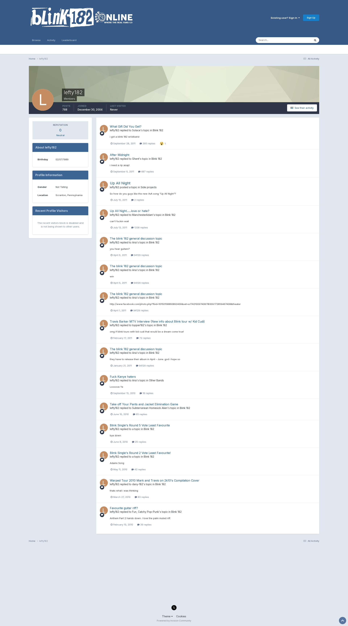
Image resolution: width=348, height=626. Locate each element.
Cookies (181, 616)
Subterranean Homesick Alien (149, 407)
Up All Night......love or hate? (129, 211)
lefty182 (114, 130)
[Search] (315, 40)
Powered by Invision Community (174, 620)
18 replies (147, 393)
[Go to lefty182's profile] (104, 129)
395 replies (148, 143)
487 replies (147, 171)
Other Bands (156, 380)
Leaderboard (69, 40)
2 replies (139, 199)
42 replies (140, 469)
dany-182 (137, 484)
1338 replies (141, 227)
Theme (166, 616)
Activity (51, 40)
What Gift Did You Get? (125, 126)
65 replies (141, 414)
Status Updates (298, 40)
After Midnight (119, 155)
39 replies (146, 524)
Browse (36, 40)
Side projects (149, 187)
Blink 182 (158, 130)
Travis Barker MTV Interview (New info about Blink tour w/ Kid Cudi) (157, 321)
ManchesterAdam (142, 214)
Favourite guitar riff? (124, 508)
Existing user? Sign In (284, 17)
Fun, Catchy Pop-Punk (145, 511)
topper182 (138, 325)
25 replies (140, 441)
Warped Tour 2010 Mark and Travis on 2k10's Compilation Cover (154, 480)
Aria (134, 242)
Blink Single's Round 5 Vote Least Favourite (140, 425)
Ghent (135, 158)
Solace (136, 130)
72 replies (145, 338)
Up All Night (120, 183)
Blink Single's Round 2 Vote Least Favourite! (140, 453)
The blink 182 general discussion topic (136, 238)
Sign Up (311, 17)
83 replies (143, 497)
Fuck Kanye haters (123, 376)
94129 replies (141, 255)
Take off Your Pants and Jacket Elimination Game (144, 404)
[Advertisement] (137, 574)
